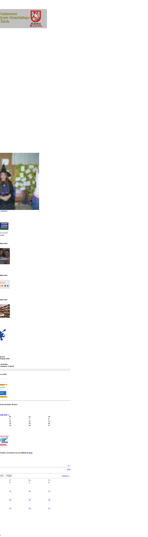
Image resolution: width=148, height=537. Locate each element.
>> (9, 415)
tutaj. (31, 453)
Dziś (68, 469)
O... (69, 465)
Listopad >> (66, 476)
